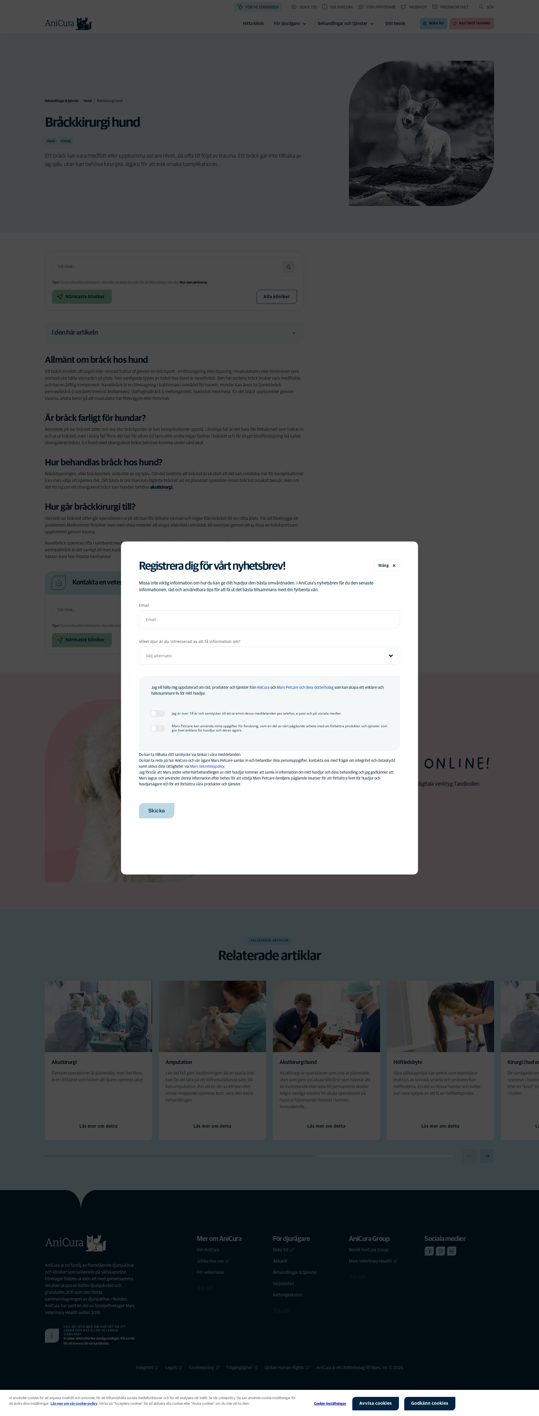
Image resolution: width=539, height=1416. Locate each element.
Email (144, 605)
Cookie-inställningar (330, 1404)
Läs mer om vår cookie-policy (74, 1404)
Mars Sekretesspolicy (207, 767)
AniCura (263, 688)
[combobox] (269, 656)
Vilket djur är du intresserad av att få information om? (189, 641)
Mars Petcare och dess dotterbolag (305, 688)
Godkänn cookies (429, 1403)
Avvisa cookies (375, 1403)
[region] (269, 1403)
